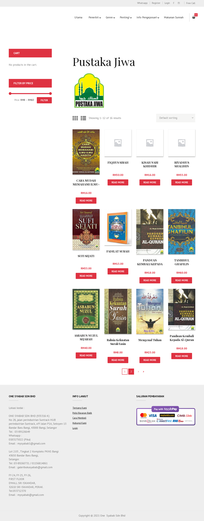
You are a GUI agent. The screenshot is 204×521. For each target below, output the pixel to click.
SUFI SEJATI (86, 256)
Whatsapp (142, 2)
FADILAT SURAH (117, 251)
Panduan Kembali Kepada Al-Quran (182, 338)
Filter (44, 100)
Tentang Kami (80, 407)
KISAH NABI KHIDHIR (150, 164)
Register (156, 2)
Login (167, 2)
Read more (86, 200)
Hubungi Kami (79, 423)
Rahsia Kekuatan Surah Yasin (118, 342)
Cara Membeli (79, 417)
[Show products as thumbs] (75, 118)
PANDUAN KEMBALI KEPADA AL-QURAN (150, 264)
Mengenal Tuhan (149, 340)
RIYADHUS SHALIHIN (181, 164)
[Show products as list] (83, 118)
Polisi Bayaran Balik (82, 412)
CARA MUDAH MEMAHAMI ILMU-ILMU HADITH (86, 184)
